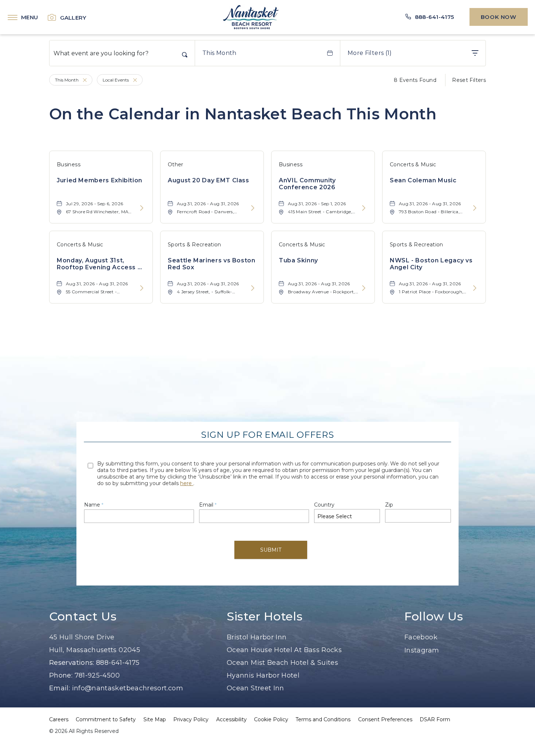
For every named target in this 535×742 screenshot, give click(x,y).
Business (68, 164)
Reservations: (71, 663)
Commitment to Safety (106, 719)
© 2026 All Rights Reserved (84, 731)
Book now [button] (498, 16)
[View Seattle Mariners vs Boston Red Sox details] (252, 288)
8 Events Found (415, 80)
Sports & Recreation (194, 244)
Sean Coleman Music (423, 180)
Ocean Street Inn (255, 688)
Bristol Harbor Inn (256, 637)
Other (175, 164)
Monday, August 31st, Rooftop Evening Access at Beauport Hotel (100, 264)
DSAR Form (435, 719)
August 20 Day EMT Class (208, 180)
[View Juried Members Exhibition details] (141, 208)
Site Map (154, 719)
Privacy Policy (191, 719)
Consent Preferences (385, 719)
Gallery (73, 17)
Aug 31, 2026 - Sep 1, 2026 (317, 203)
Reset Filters (469, 80)
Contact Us (82, 616)
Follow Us (433, 616)
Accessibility (231, 719)
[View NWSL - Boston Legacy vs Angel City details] (474, 288)
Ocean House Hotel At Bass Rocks (284, 650)
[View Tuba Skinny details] (363, 288)
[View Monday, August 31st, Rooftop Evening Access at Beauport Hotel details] (141, 288)
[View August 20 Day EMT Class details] (252, 208)
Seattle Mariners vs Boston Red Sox (211, 264)
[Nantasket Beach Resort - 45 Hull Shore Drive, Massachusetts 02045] (251, 17)
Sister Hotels (264, 616)
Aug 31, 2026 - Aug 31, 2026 (208, 203)
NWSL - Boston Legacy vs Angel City (431, 264)
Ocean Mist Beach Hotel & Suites (282, 663)
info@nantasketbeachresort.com (127, 688)
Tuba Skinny (298, 260)
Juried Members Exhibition (99, 180)
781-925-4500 (97, 675)
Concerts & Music (413, 164)
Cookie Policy (271, 719)
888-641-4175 (117, 663)
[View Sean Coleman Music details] (474, 208)
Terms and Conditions (323, 719)
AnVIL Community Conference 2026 (307, 184)
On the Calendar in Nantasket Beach (242, 114)
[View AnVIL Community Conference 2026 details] (363, 208)
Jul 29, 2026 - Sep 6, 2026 (94, 203)
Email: (60, 688)
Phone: (60, 675)
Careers (58, 719)
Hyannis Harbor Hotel (263, 675)
